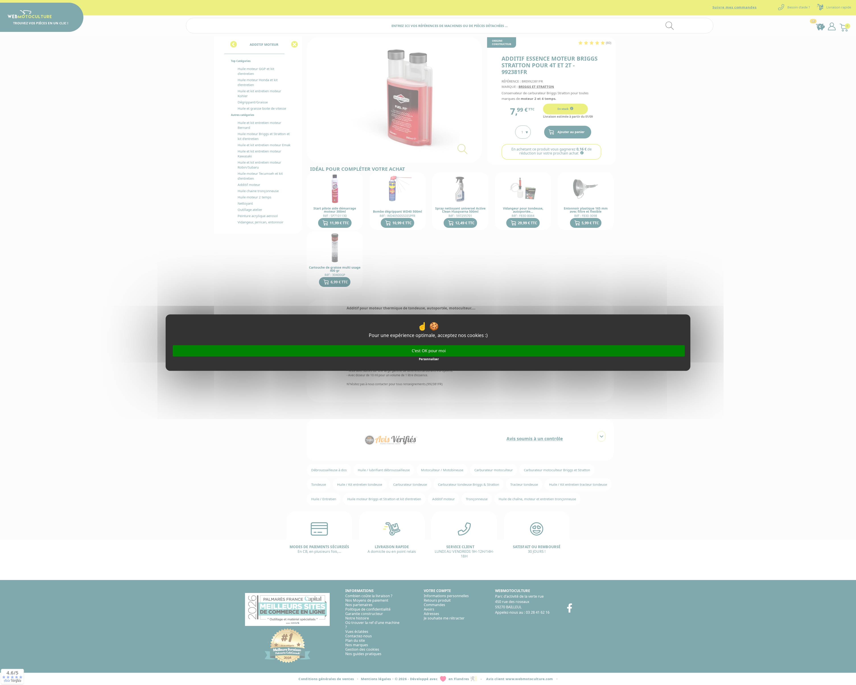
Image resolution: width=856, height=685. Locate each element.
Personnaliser (429, 359)
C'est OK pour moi (429, 350)
